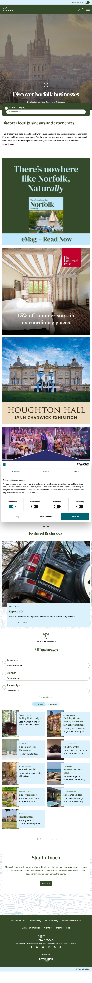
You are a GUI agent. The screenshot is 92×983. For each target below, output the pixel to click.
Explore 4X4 (16, 611)
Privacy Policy (18, 920)
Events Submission (31, 927)
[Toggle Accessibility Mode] (87, 2)
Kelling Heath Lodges (30, 718)
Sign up (45, 884)
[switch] (34, 506)
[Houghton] (46, 380)
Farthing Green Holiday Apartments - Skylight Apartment (74, 721)
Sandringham (26, 816)
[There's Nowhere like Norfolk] (46, 201)
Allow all (75, 516)
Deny (17, 516)
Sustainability (51, 920)
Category (12, 672)
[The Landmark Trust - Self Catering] (46, 291)
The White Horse (28, 794)
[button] (88, 9)
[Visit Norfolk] (8, 9)
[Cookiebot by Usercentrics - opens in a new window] (78, 464)
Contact (48, 927)
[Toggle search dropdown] (83, 9)
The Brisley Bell (71, 747)
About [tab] (76, 472)
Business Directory (71, 920)
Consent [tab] (16, 472)
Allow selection (46, 516)
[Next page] (53, 839)
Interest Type (14, 685)
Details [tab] (46, 472)
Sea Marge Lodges (72, 794)
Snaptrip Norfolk (28, 769)
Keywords (12, 660)
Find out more (21, 622)
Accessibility (35, 920)
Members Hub (63, 927)
